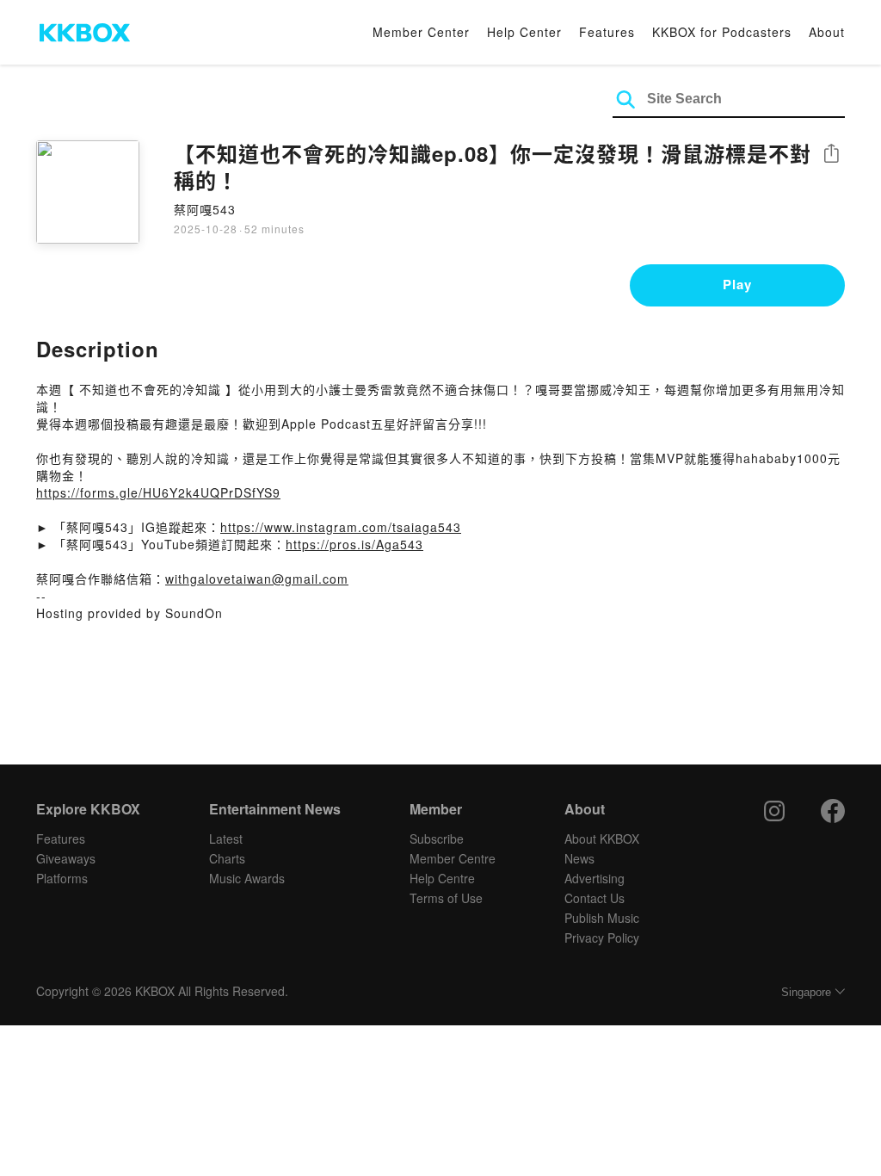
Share (831, 154)
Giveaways (65, 858)
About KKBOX (601, 838)
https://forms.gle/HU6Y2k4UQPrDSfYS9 (158, 492)
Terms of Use (446, 898)
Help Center (524, 31)
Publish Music (601, 917)
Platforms (62, 878)
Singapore (806, 992)
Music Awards (247, 878)
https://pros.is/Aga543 (354, 544)
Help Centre (442, 878)
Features (607, 31)
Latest (226, 838)
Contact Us (594, 898)
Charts (227, 858)
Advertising (594, 878)
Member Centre (453, 858)
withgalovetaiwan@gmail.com (256, 578)
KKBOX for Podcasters (722, 31)
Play (737, 284)
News (579, 858)
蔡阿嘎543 (205, 209)
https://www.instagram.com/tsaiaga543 (340, 526)
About (827, 31)
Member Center (421, 31)
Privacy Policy (601, 937)
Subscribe (437, 838)
